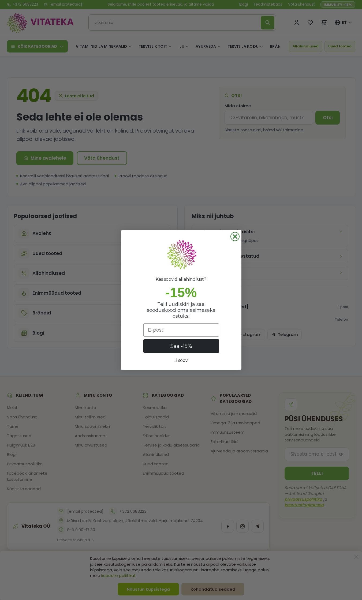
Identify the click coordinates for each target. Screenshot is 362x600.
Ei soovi (181, 360)
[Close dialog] (235, 236)
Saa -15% (181, 346)
